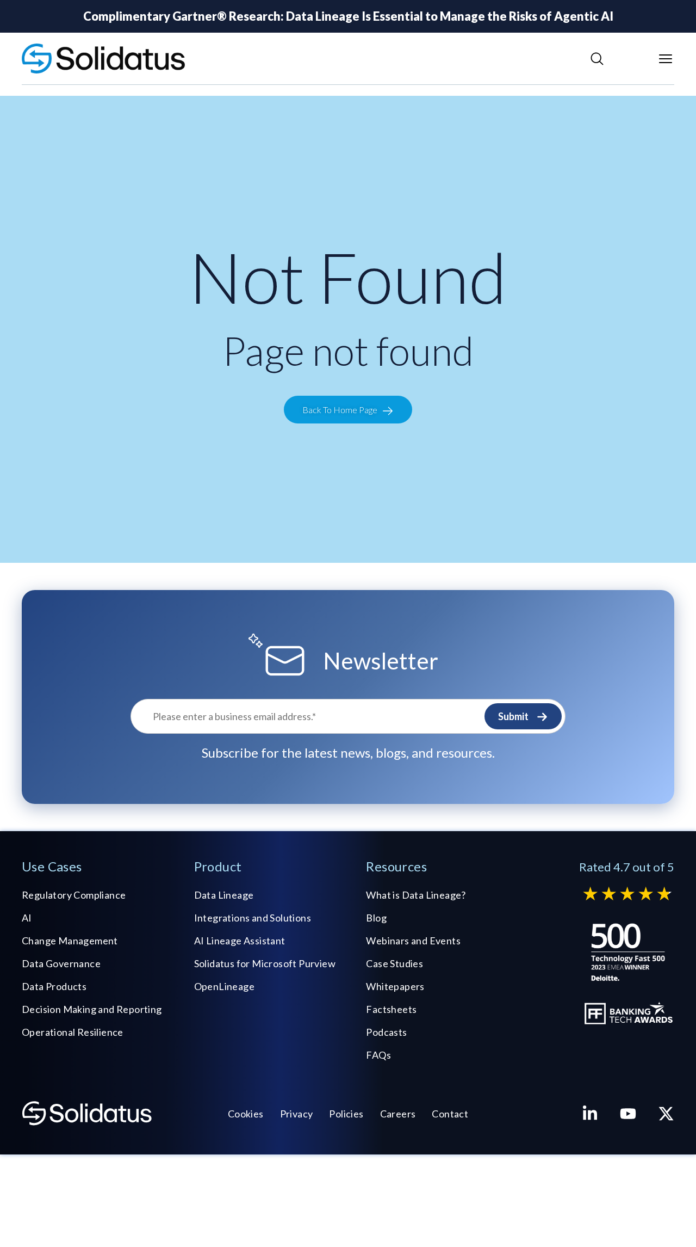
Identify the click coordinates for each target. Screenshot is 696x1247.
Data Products (54, 986)
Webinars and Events (413, 941)
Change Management (70, 941)
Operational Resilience (72, 1032)
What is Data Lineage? (415, 895)
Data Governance (61, 963)
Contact (450, 1114)
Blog (376, 918)
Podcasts (386, 1032)
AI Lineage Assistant (239, 941)
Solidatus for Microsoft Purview (264, 963)
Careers (398, 1114)
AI (27, 918)
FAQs (378, 1055)
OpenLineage (224, 986)
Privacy (296, 1114)
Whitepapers (395, 986)
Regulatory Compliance (74, 895)
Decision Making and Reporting (92, 1009)
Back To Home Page (339, 409)
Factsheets (391, 1009)
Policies (346, 1114)
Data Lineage (224, 895)
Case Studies (394, 963)
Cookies (246, 1114)
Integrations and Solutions (252, 918)
